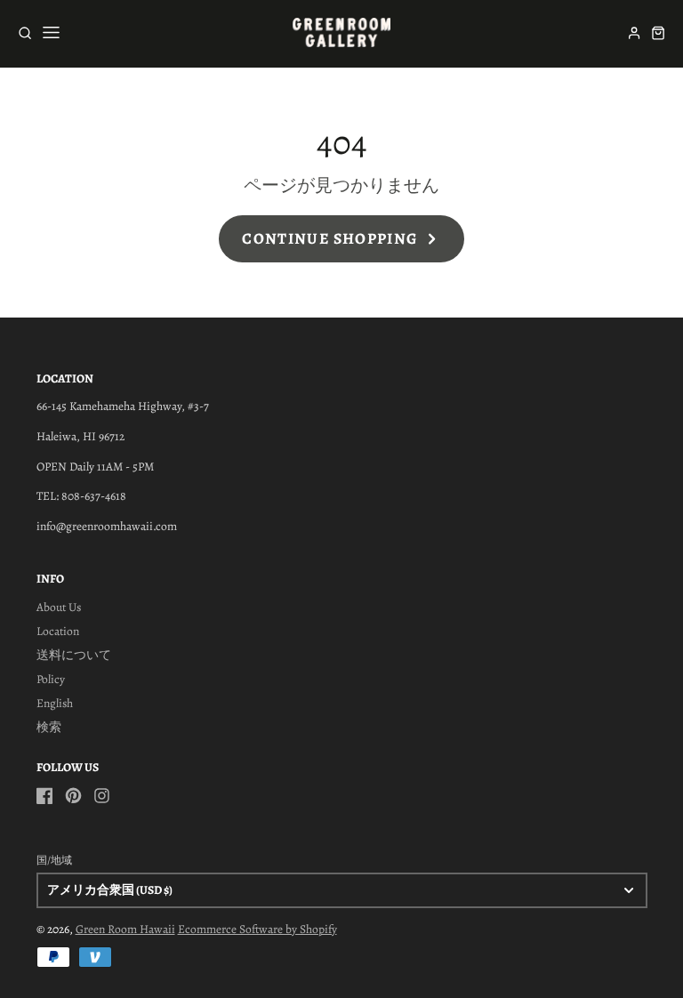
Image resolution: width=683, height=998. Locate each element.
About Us (58, 607)
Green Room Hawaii (125, 929)
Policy (50, 679)
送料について (73, 655)
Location (57, 631)
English (54, 703)
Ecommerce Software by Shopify (257, 929)
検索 (48, 727)
